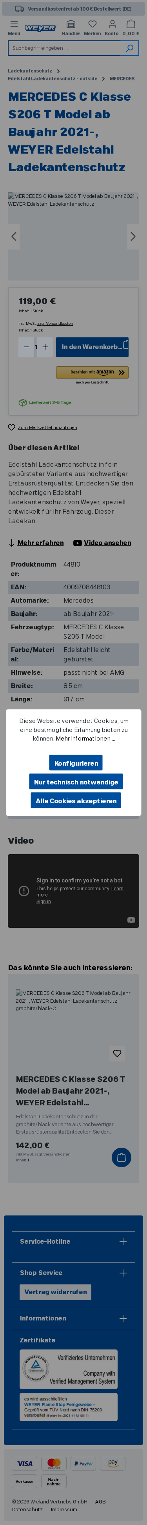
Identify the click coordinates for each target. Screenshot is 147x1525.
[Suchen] (129, 48)
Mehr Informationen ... (85, 739)
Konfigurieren (76, 764)
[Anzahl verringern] (26, 347)
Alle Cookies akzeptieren (76, 801)
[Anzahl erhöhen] (45, 347)
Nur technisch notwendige (76, 782)
